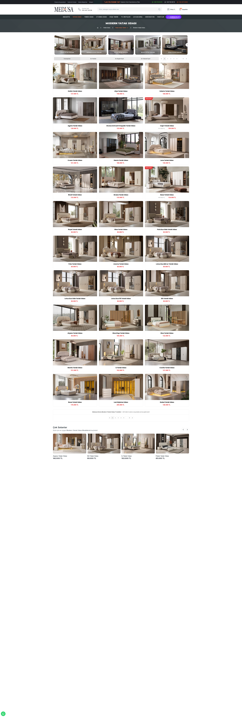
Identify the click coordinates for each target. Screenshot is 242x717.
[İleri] (186, 58)
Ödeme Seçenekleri (60, 2)
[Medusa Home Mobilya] (63, 9)
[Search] (159, 9)
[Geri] (161, 58)
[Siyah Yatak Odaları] (175, 45)
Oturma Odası (101, 17)
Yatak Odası (77, 17)
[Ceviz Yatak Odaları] (67, 45)
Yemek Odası (88, 17)
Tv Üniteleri (125, 17)
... (180, 59)
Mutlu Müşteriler (82, 2)
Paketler (160, 17)
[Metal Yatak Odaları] (121, 45)
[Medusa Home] (97, 27)
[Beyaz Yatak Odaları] (148, 45)
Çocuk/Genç (137, 17)
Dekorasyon (150, 17)
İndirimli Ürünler (72, 2)
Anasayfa (66, 17)
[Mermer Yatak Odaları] (94, 45)
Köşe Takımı (114, 17)
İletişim (91, 2)
